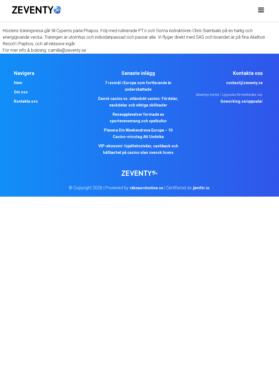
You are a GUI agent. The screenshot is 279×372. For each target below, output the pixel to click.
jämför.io (201, 188)
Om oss (21, 92)
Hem (18, 83)
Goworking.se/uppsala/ (241, 101)
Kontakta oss (26, 101)
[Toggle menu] (261, 11)
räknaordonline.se (146, 188)
